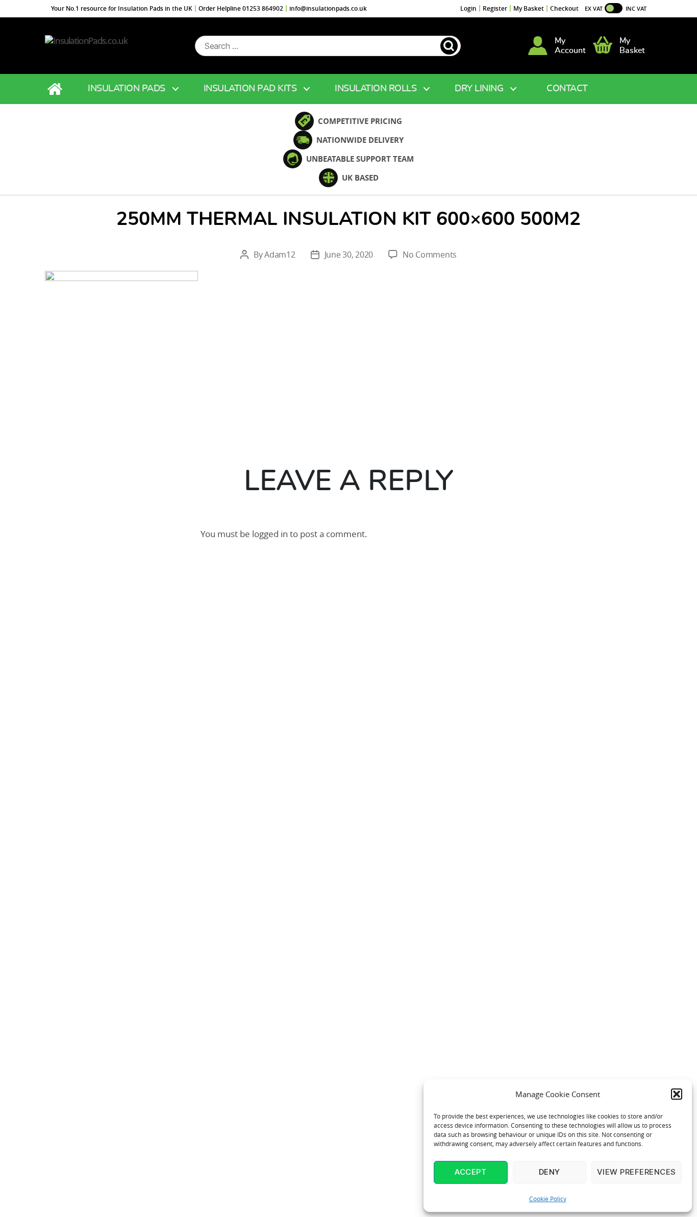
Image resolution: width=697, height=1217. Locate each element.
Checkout (564, 8)
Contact (567, 88)
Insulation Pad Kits (250, 88)
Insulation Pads (126, 88)
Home (56, 89)
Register (495, 8)
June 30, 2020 (349, 254)
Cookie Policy (547, 1199)
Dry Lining (479, 88)
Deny (549, 1172)
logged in (270, 534)
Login (468, 8)
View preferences (636, 1172)
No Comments (430, 254)
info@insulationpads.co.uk (328, 8)
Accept (470, 1172)
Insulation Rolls (375, 88)
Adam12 (279, 254)
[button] (676, 1094)
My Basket (528, 8)
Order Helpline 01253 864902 (240, 8)
